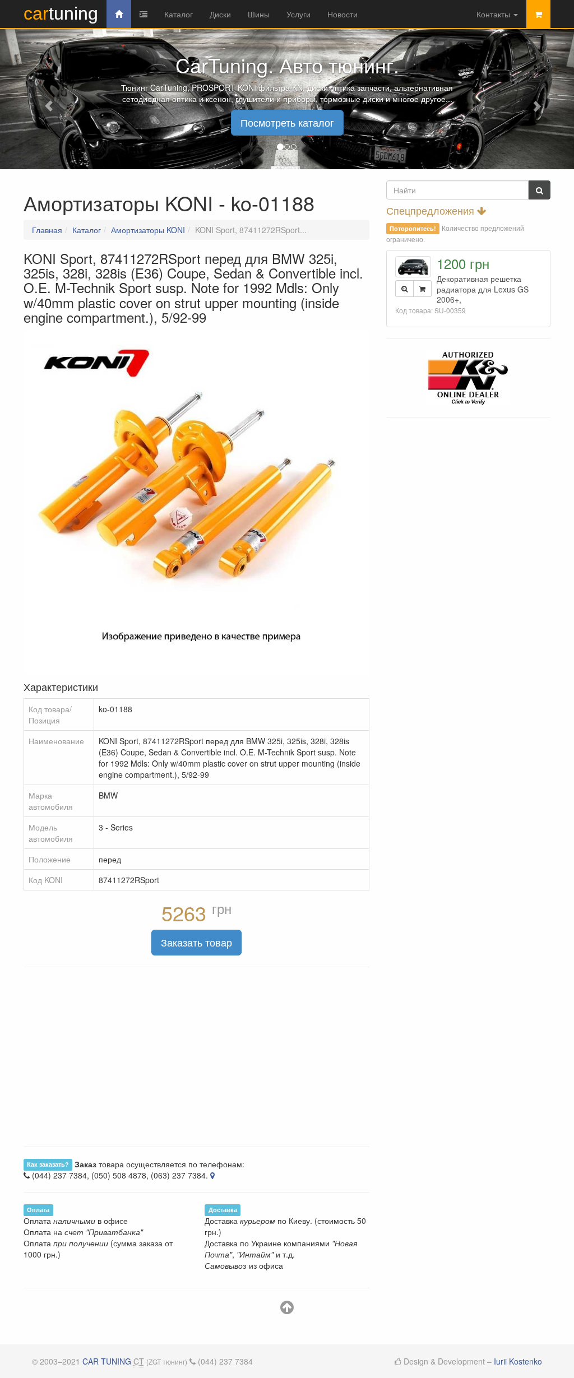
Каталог (178, 14)
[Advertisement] (196, 1056)
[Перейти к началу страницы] (287, 1309)
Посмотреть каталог (287, 122)
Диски (220, 14)
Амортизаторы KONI (148, 229)
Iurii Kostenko (518, 1361)
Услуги (298, 14)
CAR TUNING (106, 1361)
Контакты (494, 14)
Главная (47, 229)
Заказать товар (196, 942)
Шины (259, 14)
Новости (342, 14)
